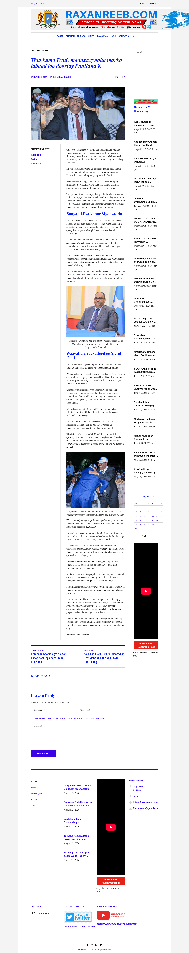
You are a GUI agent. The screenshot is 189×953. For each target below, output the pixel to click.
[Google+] (92, 945)
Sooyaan (35, 50)
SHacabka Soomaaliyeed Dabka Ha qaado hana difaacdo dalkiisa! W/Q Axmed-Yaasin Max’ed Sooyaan (146, 337)
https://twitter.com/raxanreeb (80, 926)
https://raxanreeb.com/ (145, 802)
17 (136, 520)
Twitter (34, 159)
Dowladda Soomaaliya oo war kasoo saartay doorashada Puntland (48, 658)
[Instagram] (96, 945)
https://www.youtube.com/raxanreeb (117, 924)
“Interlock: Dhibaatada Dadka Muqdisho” (144, 200)
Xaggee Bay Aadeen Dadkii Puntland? (145, 143)
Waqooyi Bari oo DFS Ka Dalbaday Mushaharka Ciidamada (77, 787)
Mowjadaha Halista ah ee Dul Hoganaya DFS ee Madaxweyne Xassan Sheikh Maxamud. (145, 354)
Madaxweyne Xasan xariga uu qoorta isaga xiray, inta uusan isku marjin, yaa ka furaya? (145, 421)
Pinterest (36, 163)
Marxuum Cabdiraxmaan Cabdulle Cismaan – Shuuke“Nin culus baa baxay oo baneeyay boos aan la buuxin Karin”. (145, 300)
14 (153, 516)
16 (161, 516)
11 (140, 516)
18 (140, 520)
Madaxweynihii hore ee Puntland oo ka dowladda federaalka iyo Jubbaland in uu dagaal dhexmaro (145, 260)
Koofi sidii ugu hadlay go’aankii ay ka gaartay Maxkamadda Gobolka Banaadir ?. (145, 471)
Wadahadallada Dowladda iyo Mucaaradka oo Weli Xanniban (75, 821)
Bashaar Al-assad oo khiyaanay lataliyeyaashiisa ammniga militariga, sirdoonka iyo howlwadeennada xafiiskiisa (145, 240)
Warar (45, 50)
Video (34, 799)
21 (153, 520)
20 (148, 520)
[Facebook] (87, 945)
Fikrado (34, 787)
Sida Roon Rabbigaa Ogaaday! (145, 160)
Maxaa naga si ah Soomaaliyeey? (143, 437)
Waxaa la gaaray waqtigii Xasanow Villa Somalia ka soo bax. (145, 320)
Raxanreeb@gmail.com (146, 808)
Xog (33, 805)
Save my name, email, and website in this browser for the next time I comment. (69, 718)
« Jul (144, 535)
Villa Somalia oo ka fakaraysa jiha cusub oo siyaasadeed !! (145, 454)
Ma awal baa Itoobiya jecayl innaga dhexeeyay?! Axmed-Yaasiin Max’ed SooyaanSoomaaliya (146, 180)
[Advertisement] (145, 80)
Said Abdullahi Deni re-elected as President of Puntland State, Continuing (104, 658)
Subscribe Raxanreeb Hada (146, 645)
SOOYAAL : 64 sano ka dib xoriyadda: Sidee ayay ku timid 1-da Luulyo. (145, 370)
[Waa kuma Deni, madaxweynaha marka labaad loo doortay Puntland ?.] (78, 113)
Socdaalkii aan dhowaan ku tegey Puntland (144, 404)
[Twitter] (101, 945)
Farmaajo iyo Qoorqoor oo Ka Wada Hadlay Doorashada (77, 854)
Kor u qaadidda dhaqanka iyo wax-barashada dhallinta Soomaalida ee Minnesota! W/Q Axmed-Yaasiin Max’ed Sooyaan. (145, 124)
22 (157, 520)
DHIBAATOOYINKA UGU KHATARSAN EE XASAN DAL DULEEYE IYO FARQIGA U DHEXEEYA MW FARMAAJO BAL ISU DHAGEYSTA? (146, 220)
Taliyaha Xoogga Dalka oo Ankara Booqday (76, 837)
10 (136, 516)
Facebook (36, 155)
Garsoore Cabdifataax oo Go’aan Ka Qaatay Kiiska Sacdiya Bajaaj (78, 804)
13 (148, 516)
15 (157, 516)
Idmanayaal (36, 793)
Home (34, 781)
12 (144, 516)
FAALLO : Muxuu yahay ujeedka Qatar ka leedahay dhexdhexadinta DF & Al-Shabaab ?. (145, 387)
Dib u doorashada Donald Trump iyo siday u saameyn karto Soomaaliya (144, 280)
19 (144, 520)
